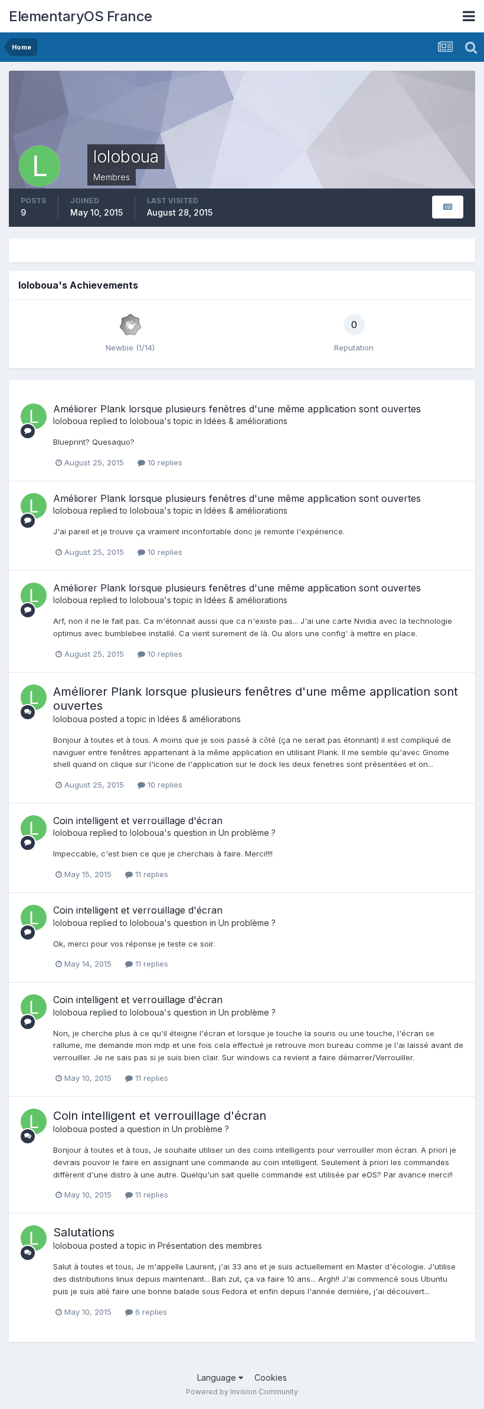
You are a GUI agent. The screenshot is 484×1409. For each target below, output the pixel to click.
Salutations (84, 1232)
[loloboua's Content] (447, 207)
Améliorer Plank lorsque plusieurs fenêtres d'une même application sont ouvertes (237, 409)
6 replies (150, 1312)
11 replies (150, 874)
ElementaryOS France (80, 16)
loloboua (70, 421)
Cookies (270, 1377)
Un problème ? (247, 833)
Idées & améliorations (245, 421)
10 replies (163, 462)
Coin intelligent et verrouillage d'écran (138, 820)
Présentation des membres (210, 1246)
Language (217, 1377)
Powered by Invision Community (242, 1391)
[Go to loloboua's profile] (34, 416)
